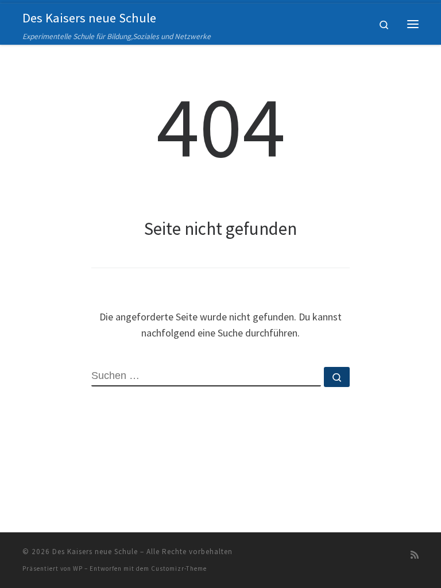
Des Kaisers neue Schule (95, 551)
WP (78, 568)
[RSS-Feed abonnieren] (415, 555)
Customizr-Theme (179, 568)
